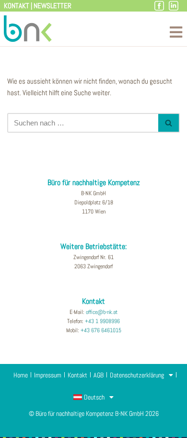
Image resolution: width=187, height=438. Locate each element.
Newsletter (52, 5)
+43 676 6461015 (101, 330)
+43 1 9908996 (102, 321)
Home (20, 375)
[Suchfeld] (169, 123)
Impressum (47, 375)
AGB (99, 375)
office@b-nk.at (101, 312)
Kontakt (16, 5)
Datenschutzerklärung (137, 375)
